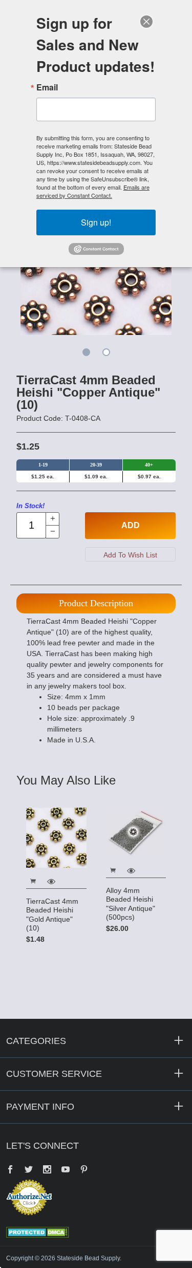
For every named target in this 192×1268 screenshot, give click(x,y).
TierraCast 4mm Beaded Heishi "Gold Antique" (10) (52, 915)
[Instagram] (47, 1170)
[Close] (146, 21)
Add (130, 525)
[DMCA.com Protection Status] (37, 1231)
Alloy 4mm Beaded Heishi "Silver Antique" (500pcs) (130, 904)
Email (47, 87)
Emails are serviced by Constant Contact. (93, 191)
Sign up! (96, 222)
